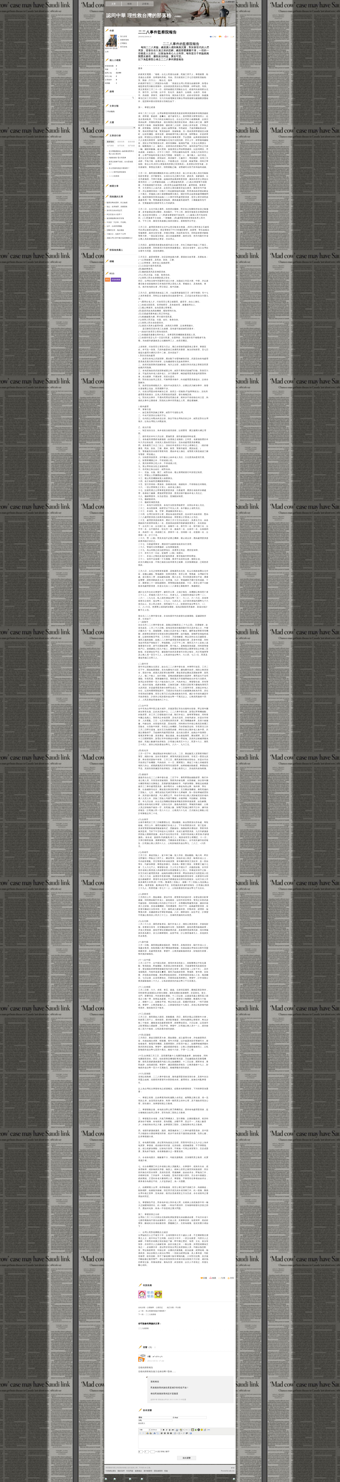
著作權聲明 (148, 1471)
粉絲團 (110, 1480)
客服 (166, 1471)
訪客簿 (145, 4)
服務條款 (138, 1471)
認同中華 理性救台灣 (159, 1399)
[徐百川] (142, 1294)
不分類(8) (110, 111)
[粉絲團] (106, 1479)
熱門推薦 (131, 146)
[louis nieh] (158, 1294)
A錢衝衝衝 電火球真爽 (117, 158)
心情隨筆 (150, 1307)
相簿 (129, 4)
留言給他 (123, 47)
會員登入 (141, 1423)
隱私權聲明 (158, 1471)
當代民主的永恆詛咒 (114, 210)
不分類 (178, 1307)
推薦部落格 (124, 40)
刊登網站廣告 (111, 1471)
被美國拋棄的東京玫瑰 (115, 218)
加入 (222, 1480)
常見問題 (129, 1471)
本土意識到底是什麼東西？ (156, 1311)
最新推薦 (131, 142)
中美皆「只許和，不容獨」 (117, 222)
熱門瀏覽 (110, 146)
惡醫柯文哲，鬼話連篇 (115, 230)
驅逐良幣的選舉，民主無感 (117, 203)
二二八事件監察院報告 (117, 172)
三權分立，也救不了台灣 (116, 234)
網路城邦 (228, 1480)
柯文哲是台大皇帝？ (114, 214)
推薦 (214, 1278)
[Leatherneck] (150, 1294)
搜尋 (133, 97)
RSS (107, 280)
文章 (113, 4)
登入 (217, 1480)
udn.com (231, 1471)
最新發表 (110, 142)
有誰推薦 (147, 1285)
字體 (140, 1430)
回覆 (205, 1278)
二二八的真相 (151, 1314)
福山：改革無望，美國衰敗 (117, 207)
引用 (223, 1278)
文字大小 (154, 1430)
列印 (232, 1278)
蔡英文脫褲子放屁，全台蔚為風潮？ (121, 163)
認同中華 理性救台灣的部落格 (139, 15)
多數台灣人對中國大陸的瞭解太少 (120, 238)
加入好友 (123, 36)
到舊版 (178, 16)
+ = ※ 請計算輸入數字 (156, 1451)
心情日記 (159, 1307)
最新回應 (120, 142)
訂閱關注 (123, 43)
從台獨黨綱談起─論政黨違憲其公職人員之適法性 (121, 152)
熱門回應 (120, 146)
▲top (232, 1468)
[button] (144, 1429)
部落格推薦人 (116, 250)
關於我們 (121, 1471)
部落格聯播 (116, 280)
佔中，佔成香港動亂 (114, 226)
